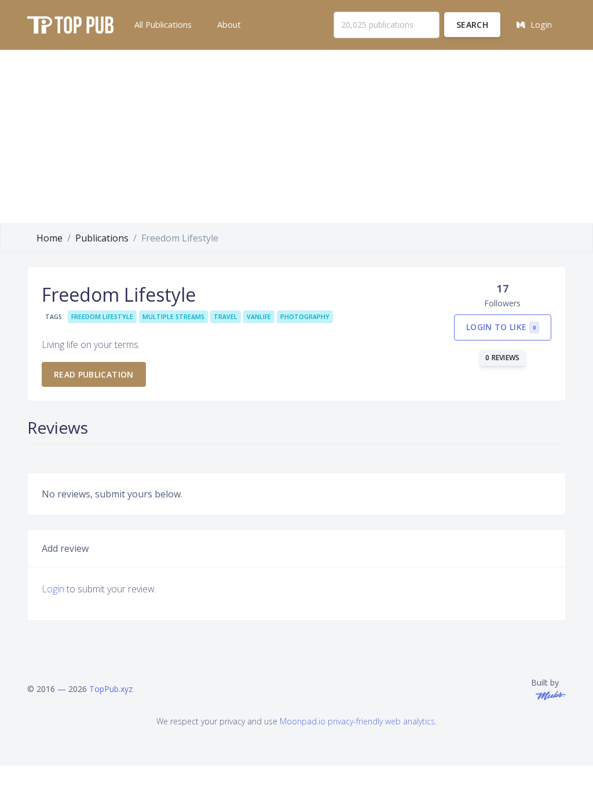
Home (49, 238)
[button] (162, 25)
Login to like (501, 326)
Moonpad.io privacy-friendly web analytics (357, 721)
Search (472, 24)
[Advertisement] (296, 137)
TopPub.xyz (111, 688)
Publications (102, 238)
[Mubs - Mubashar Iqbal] (548, 694)
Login (53, 589)
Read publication (94, 374)
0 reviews (502, 357)
